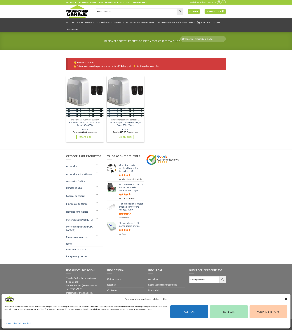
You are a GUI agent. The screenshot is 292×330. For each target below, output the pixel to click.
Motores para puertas (77, 237)
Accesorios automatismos (140, 22)
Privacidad (16, 323)
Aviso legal (27, 323)
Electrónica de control (109, 22)
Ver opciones (85, 137)
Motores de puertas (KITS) (79, 22)
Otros (69, 243)
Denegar (229, 311)
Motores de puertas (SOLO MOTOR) (175, 22)
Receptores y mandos (77, 256)
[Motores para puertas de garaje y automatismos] (78, 11)
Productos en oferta (76, 249)
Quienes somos (114, 279)
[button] (285, 299)
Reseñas (111, 284)
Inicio (108, 41)
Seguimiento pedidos (197, 2)
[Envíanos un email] (219, 2)
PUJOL (85, 129)
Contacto (212, 2)
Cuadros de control (75, 195)
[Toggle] (96, 165)
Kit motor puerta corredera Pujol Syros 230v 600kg (125, 123)
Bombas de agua (74, 187)
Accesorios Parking (75, 181)
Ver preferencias (268, 311)
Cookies (8, 323)
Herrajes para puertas (77, 211)
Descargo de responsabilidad (162, 284)
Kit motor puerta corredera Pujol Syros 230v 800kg (85, 123)
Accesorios (71, 166)
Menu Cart (72, 29)
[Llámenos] (223, 2)
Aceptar (189, 311)
